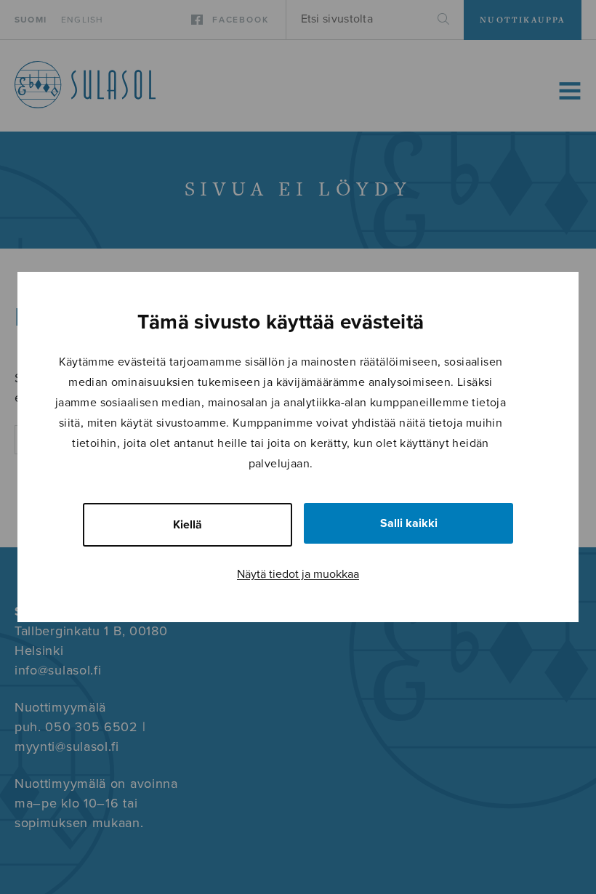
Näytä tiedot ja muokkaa (298, 574)
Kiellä (187, 525)
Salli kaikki (409, 523)
